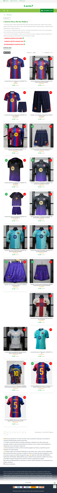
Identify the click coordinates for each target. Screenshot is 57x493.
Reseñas (6, 0)
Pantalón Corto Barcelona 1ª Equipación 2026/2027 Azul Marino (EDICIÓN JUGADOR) (42, 149)
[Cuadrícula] (4, 52)
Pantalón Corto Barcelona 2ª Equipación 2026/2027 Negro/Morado (15, 285)
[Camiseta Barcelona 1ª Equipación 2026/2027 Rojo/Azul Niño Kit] (15, 102)
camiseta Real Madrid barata (12, 477)
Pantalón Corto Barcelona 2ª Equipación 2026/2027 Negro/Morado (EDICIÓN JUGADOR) (42, 285)
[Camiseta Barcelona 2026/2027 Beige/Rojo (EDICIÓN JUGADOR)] (41, 305)
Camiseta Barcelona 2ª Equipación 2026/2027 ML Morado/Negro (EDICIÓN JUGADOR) (41, 217)
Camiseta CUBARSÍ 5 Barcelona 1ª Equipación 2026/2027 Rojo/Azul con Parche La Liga (42, 386)
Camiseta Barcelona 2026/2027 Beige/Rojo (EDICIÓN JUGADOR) (41, 319)
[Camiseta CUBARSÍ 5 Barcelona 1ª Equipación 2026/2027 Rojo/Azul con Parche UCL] (15, 407)
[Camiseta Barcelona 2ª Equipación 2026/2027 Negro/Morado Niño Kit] (15, 203)
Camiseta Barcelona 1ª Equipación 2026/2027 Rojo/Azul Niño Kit (15, 115)
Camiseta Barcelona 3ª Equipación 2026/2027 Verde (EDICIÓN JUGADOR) (42, 251)
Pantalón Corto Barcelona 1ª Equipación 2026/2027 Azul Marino (42, 115)
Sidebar (7, 18)
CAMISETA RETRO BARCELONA (14, 41)
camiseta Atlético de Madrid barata (37, 477)
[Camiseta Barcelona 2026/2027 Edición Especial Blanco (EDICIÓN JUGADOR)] (15, 339)
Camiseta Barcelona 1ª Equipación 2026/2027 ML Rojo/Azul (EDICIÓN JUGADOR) (15, 149)
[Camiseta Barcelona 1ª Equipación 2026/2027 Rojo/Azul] (15, 68)
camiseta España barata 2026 (13, 479)
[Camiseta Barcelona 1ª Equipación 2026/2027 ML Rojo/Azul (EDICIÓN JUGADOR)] (15, 136)
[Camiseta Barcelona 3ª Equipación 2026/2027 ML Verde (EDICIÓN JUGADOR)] (15, 237)
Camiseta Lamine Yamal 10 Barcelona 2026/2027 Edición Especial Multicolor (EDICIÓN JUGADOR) (15, 386)
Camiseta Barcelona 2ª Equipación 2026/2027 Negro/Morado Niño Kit (15, 217)
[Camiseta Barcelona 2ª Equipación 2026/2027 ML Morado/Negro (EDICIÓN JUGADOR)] (41, 203)
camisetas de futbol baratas (22, 471)
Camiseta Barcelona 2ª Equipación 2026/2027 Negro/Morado (15, 183)
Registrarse (22, 0)
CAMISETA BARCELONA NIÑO (14, 38)
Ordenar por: (29, 52)
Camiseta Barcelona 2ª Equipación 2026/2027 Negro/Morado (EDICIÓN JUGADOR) (41, 183)
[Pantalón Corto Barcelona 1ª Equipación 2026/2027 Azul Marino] (41, 102)
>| (7, 434)
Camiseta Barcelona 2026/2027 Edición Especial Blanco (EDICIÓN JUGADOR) (15, 353)
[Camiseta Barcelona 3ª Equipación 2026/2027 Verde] (41, 339)
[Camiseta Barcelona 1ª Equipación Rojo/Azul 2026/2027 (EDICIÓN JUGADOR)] (41, 68)
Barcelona (9, 14)
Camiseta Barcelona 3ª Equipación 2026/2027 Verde (42, 353)
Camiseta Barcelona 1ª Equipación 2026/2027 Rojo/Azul (15, 82)
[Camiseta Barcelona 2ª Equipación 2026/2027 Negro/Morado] (15, 169)
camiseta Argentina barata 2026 (28, 479)
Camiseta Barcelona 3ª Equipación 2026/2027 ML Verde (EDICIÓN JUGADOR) (15, 251)
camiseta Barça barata (24, 477)
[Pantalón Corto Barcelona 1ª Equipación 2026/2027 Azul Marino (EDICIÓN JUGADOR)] (41, 136)
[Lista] (7, 52)
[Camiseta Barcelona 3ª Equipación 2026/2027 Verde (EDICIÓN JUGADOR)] (41, 237)
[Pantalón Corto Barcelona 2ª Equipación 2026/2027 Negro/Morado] (15, 271)
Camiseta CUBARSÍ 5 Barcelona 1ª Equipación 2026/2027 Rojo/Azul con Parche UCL (15, 420)
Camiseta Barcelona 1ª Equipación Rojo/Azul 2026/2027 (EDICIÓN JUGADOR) (41, 82)
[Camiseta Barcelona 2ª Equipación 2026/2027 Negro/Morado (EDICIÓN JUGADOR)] (41, 169)
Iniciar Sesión (14, 0)
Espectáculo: (47, 52)
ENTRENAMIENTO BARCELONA (14, 44)
